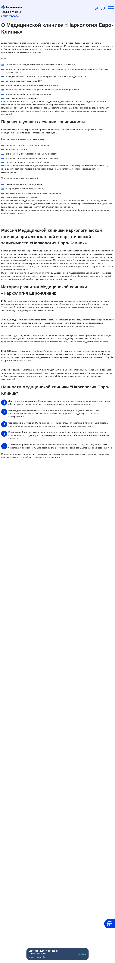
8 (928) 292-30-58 (10, 16)
